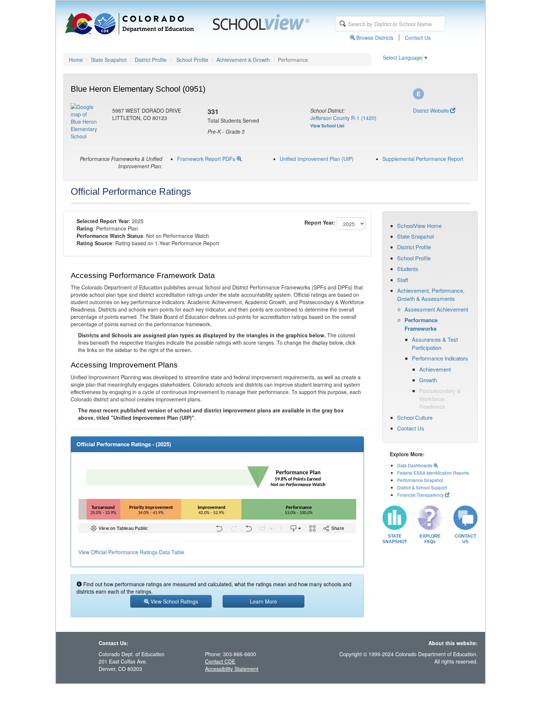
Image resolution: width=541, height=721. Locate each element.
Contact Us (418, 37)
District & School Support (422, 487)
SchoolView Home (419, 225)
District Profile (151, 59)
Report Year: (319, 222)
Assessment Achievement (436, 309)
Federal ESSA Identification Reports (433, 472)
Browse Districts (374, 37)
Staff (402, 280)
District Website (431, 110)
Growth (428, 380)
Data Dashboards (415, 465)
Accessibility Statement (231, 668)
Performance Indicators (440, 358)
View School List (327, 125)
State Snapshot (109, 59)
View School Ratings (173, 601)
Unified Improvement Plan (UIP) (317, 158)
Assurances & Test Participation (435, 343)
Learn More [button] (263, 601)
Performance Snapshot (420, 480)
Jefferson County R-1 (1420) (343, 118)
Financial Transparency (420, 495)
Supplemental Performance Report (422, 158)
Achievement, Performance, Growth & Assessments (430, 294)
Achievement (435, 369)
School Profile (192, 59)
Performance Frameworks (421, 324)
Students (407, 268)
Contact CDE (220, 661)
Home (76, 59)
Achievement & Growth (243, 59)
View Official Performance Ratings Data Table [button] (131, 552)
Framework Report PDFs (207, 158)
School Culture (414, 417)
